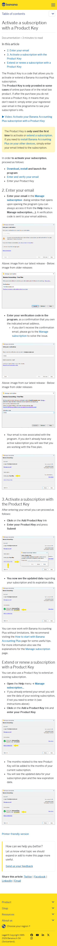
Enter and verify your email (23, 177)
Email (17, 881)
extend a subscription (39, 135)
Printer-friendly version (15, 834)
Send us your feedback (19, 866)
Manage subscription (37, 649)
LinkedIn (7, 881)
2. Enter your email (18, 50)
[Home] (12, 4)
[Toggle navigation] (52, 4)
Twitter (28, 876)
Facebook (40, 876)
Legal (4, 935)
